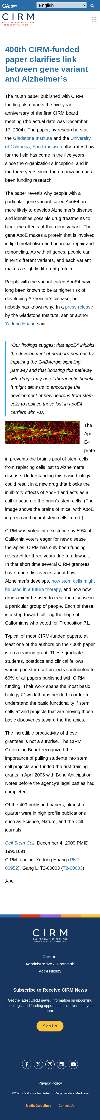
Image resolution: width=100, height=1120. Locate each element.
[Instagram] (50, 1064)
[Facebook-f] (26, 1064)
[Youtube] (73, 1064)
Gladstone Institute (32, 138)
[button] (92, 6)
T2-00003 (73, 868)
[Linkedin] (61, 1064)
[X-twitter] (38, 1064)
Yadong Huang (20, 323)
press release (79, 306)
